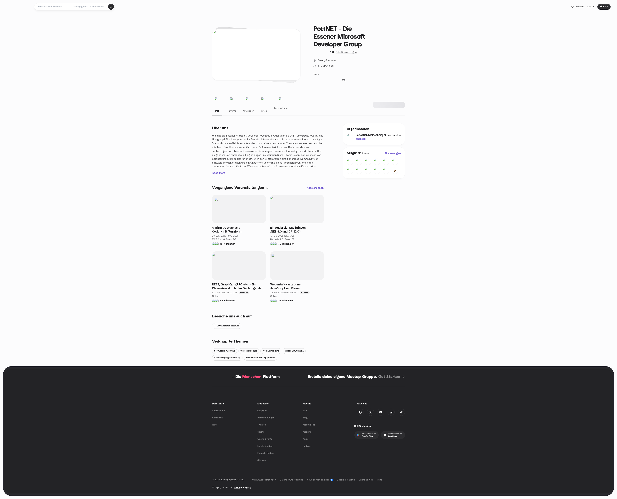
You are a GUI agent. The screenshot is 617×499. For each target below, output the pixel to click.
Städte (260, 432)
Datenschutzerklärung (291, 480)
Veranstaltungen (265, 418)
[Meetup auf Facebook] (360, 412)
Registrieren (218, 411)
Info (305, 411)
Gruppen (262, 411)
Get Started (389, 377)
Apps (305, 439)
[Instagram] (391, 412)
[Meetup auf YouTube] (380, 412)
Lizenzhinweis (366, 480)
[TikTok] (401, 412)
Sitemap (261, 460)
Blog (305, 418)
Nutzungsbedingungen (264, 480)
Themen (261, 425)
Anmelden (217, 418)
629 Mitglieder (325, 66)
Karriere (307, 432)
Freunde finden (265, 453)
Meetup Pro (309, 425)
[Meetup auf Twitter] (370, 412)
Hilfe (214, 425)
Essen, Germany (326, 60)
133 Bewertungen (346, 52)
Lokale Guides (265, 446)
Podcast (307, 446)
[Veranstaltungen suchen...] (111, 7)
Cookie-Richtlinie (346, 480)
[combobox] (89, 6)
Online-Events (264, 439)
